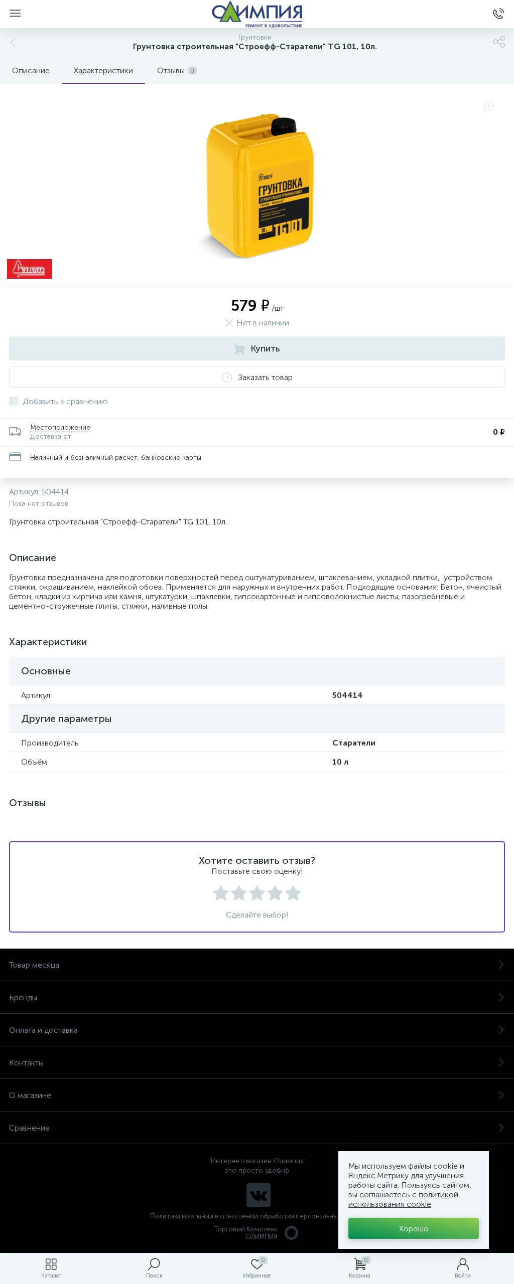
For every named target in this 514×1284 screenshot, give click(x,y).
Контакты (26, 1062)
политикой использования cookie (403, 1199)
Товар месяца (34, 965)
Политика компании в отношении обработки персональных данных (257, 1216)
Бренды (23, 997)
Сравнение (29, 1128)
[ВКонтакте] (258, 1195)
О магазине (30, 1095)
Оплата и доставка (43, 1030)
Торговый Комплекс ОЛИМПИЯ (246, 1232)
